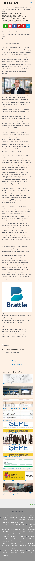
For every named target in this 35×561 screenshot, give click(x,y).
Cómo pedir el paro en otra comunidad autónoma (18, 384)
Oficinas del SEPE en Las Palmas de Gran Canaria (18, 481)
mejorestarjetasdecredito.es (5, 536)
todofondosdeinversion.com (14, 517)
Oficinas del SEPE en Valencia (12, 444)
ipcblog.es (6, 515)
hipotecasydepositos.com (14, 536)
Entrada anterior (17, 361)
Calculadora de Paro (9, 420)
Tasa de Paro (10, 2)
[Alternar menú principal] (31, 2)
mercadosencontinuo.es (31, 531)
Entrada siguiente (17, 364)
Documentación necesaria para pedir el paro (16, 469)
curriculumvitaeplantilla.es (14, 529)
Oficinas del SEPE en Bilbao (11, 432)
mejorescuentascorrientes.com (5, 529)
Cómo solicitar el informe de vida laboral (15, 408)
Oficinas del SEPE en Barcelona (12, 396)
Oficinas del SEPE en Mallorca (12, 456)
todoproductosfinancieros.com (5, 553)
